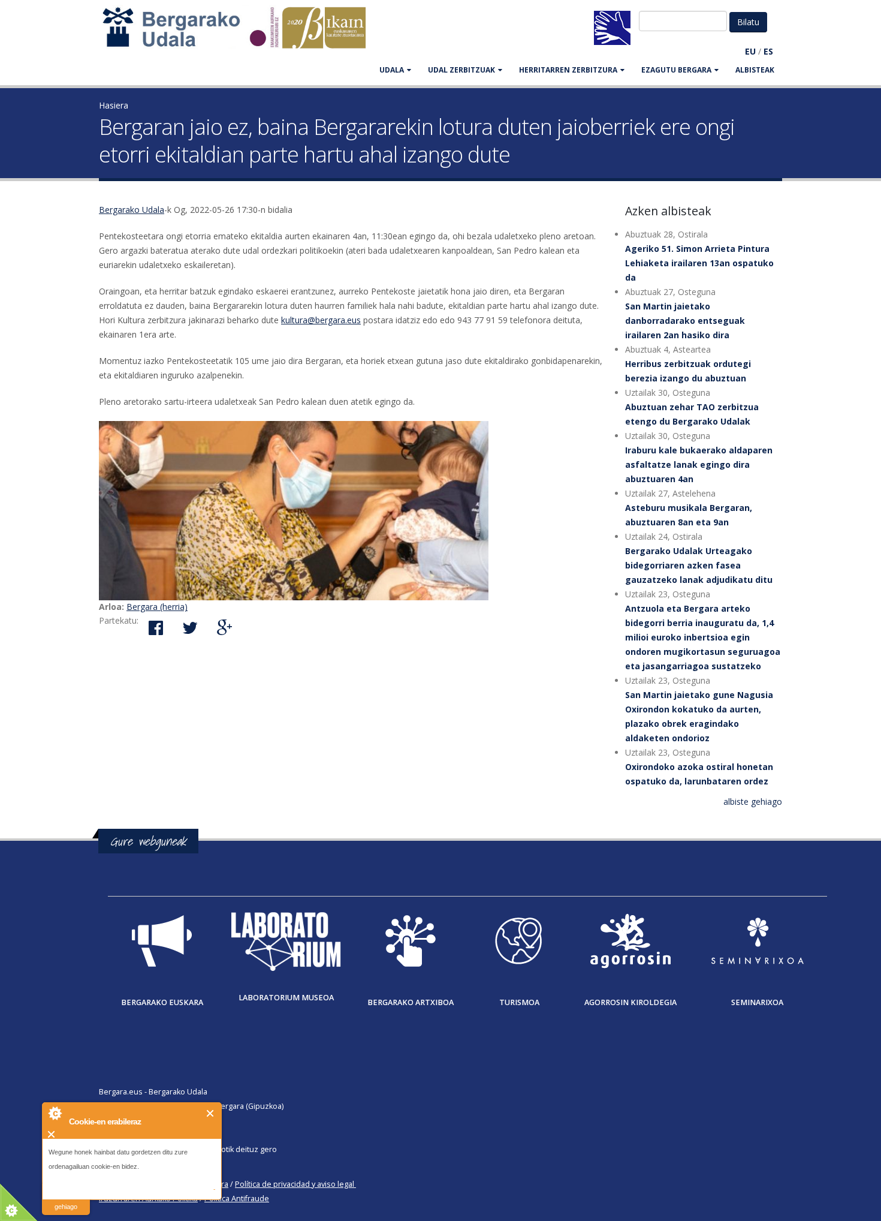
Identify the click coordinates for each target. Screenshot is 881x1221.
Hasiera (113, 105)
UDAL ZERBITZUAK (461, 70)
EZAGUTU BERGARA (676, 70)
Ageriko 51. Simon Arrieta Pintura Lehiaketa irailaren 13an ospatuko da (699, 263)
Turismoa (519, 1002)
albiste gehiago (752, 801)
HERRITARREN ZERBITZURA (568, 70)
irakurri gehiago (66, 1199)
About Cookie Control (55, 1113)
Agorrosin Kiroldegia (630, 1002)
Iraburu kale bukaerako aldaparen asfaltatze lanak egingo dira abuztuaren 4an (699, 464)
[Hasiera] (240, 33)
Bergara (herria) (157, 606)
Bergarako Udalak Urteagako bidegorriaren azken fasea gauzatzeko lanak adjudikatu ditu (699, 565)
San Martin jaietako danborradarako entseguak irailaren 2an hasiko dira (685, 320)
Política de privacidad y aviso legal (294, 1184)
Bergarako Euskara (162, 1002)
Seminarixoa (757, 1002)
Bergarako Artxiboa (410, 1002)
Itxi (211, 1113)
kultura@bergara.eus (321, 320)
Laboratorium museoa (286, 998)
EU (750, 51)
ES (768, 51)
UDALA (391, 70)
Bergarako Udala (131, 209)
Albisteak (754, 70)
